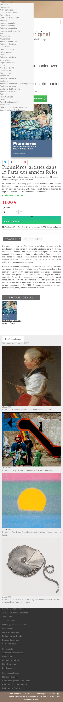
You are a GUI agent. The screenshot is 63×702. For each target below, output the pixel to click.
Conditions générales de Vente (16, 681)
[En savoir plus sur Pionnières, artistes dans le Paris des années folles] (9, 310)
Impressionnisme (7, 62)
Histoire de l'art (8, 177)
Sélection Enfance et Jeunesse (13, 107)
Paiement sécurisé (10, 640)
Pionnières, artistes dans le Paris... (11, 321)
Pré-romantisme (6, 52)
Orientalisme (5, 70)
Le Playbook (7, 668)
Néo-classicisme (7, 49)
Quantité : (7, 207)
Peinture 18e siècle (8, 44)
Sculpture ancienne (8, 86)
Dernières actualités (13, 339)
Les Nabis (4, 65)
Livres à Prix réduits (11, 660)
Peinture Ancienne (7, 26)
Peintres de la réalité (8, 41)
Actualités (4, 5)
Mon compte (7, 2)
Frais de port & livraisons (13, 636)
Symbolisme (5, 76)
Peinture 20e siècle (8, 78)
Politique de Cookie (11, 688)
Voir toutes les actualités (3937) (15, 343)
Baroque (3, 33)
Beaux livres (5, 105)
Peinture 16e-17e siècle (10, 31)
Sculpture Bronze (7, 91)
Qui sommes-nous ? (11, 632)
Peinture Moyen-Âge (8, 28)
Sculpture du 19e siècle (10, 89)
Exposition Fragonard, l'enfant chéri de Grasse (21, 409)
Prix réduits (5, 15)
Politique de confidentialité (14, 684)
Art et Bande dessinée (9, 102)
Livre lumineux (9, 664)
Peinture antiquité (7, 23)
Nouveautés (5, 7)
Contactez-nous (9, 644)
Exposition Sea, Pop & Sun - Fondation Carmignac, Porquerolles (29, 532)
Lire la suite (47, 409)
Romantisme (5, 73)
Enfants (3, 94)
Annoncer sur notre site (13, 653)
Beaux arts (28, 177)
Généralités (5, 36)
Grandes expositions (8, 12)
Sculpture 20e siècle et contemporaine (16, 84)
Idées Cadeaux (6, 97)
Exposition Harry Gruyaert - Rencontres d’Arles (22, 470)
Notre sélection (6, 10)
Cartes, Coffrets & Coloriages (12, 110)
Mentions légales (10, 677)
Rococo (3, 55)
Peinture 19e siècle (8, 57)
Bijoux (2, 99)
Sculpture (4, 81)
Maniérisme (5, 39)
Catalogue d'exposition (9, 18)
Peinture (3, 20)
